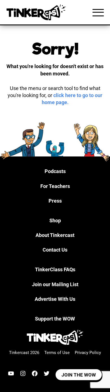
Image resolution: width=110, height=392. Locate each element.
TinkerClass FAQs (55, 269)
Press (55, 201)
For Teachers (55, 186)
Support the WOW (55, 319)
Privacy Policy (88, 352)
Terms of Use (57, 352)
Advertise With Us (55, 299)
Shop (55, 220)
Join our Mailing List (55, 284)
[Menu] (98, 12)
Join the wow (78, 375)
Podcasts (55, 171)
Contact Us (55, 250)
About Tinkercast (55, 235)
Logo (37, 12)
